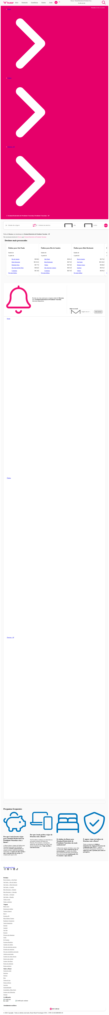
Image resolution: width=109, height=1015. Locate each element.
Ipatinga (79, 268)
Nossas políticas (7, 982)
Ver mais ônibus (12, 273)
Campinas (14, 270)
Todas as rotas (6, 899)
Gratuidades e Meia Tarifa (9, 990)
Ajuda (50, 2)
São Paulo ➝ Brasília (8, 897)
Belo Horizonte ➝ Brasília (9, 889)
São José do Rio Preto (18, 268)
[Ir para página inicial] (8, 3)
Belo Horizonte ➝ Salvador (10, 892)
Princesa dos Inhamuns (8, 935)
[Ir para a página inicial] (9, 867)
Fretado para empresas (8, 949)
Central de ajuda (7, 971)
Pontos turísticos (7, 966)
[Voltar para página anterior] (59, 2)
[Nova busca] (104, 2)
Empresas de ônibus (8, 909)
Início (16, 2)
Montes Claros (81, 265)
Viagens (43, 2)
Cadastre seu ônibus (8, 944)
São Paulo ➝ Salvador (8, 894)
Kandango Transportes (8, 921)
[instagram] (4, 869)
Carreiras (5, 985)
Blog (4, 978)
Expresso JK (6, 916)
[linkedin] (14, 869)
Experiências (35, 2)
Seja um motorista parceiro (9, 947)
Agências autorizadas (8, 954)
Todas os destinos (7, 902)
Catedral (5, 928)
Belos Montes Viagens (8, 918)
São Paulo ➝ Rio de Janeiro (10, 882)
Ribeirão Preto (15, 265)
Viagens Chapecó (7, 911)
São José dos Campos (50, 268)
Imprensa (5, 973)
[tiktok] (17, 869)
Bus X (4, 913)
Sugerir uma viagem (8, 959)
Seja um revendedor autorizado (10, 951)
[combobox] (19, 225)
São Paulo (47, 259)
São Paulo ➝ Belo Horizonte (10, 884)
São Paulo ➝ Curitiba (8, 887)
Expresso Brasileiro (8, 942)
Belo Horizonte (16, 262)
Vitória (46, 265)
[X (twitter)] (11, 869)
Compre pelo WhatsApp (9, 992)
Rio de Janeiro (15, 259)
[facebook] (8, 869)
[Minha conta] (56, 2)
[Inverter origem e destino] (34, 225)
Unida (4, 937)
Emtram (5, 925)
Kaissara (5, 932)
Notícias (5, 975)
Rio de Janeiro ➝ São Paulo (10, 880)
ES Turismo (6, 940)
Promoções (25, 2)
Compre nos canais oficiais (9, 956)
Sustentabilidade (7, 987)
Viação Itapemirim (7, 923)
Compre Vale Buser (8, 961)
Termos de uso (6, 980)
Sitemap (5, 994)
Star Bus (5, 930)
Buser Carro (6, 906)
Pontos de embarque (8, 963)
